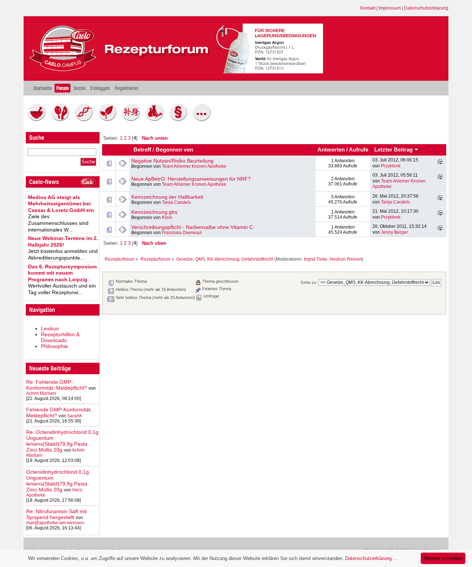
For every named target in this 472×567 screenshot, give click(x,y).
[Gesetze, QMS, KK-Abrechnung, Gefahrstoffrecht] (180, 119)
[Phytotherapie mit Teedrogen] (109, 119)
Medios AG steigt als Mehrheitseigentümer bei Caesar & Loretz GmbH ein (61, 203)
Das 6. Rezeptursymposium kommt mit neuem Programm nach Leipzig (62, 273)
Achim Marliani (41, 393)
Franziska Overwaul (182, 232)
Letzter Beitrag (394, 150)
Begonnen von (174, 150)
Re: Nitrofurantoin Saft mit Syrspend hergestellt (56, 514)
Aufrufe (358, 150)
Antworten (331, 150)
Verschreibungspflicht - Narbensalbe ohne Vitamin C (192, 227)
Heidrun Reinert (346, 259)
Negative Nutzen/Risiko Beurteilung (172, 161)
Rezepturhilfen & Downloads (60, 337)
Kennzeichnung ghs (154, 212)
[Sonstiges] (203, 119)
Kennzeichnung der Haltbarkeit (167, 197)
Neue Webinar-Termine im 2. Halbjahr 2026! (63, 241)
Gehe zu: (309, 282)
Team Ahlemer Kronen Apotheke (194, 166)
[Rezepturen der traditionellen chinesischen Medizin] (133, 119)
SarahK (74, 415)
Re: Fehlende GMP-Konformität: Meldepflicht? (56, 385)
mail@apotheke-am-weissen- (55, 522)
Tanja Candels (176, 202)
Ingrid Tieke (315, 259)
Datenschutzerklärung (426, 8)
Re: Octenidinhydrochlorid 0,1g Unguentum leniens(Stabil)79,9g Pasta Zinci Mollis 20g (62, 441)
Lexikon (50, 328)
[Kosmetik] (62, 119)
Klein (167, 217)
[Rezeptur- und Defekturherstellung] (38, 119)
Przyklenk (390, 165)
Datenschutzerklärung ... (371, 558)
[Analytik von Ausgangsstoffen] (156, 119)
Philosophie (54, 346)
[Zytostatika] (85, 119)
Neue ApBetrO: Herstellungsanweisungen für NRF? (191, 179)
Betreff (142, 150)
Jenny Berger (394, 232)
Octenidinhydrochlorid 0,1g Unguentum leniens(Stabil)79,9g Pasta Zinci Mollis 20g (57, 481)
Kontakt (367, 8)
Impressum (390, 8)
